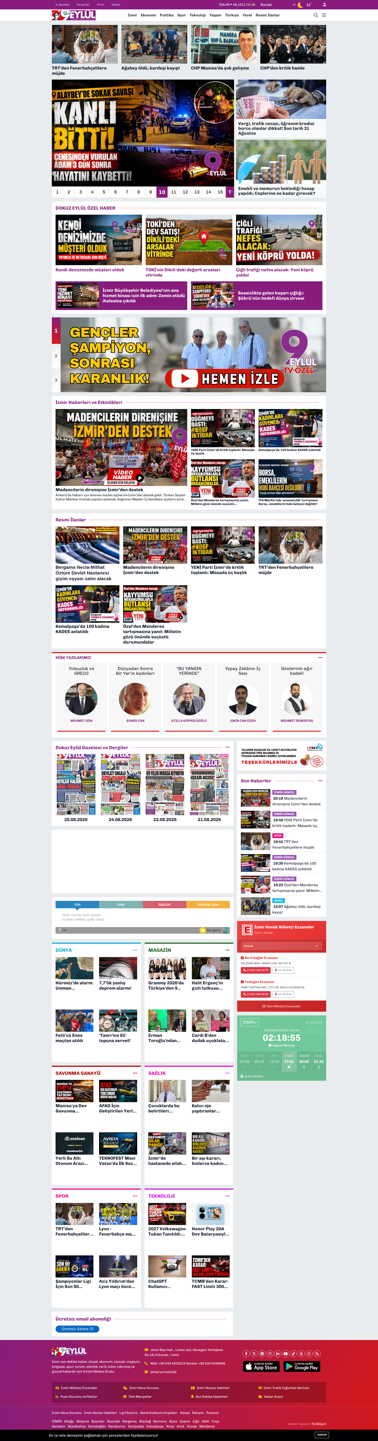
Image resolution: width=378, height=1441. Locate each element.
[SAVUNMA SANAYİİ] (135, 1073)
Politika (167, 15)
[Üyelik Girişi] (322, 4)
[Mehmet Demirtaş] (189, 698)
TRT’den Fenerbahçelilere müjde (293, 844)
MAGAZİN (159, 950)
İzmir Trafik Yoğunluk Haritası (286, 1388)
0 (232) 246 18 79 (257, 970)
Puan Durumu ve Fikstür (79, 1397)
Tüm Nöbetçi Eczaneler (283, 1006)
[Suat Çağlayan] (296, 698)
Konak (192, 1426)
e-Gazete (62, 5)
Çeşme (185, 1421)
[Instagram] (269, 1353)
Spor (181, 15)
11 (173, 192)
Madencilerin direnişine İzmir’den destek (296, 801)
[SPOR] (135, 1196)
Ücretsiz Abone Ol (77, 1329)
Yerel (247, 15)
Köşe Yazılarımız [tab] (73, 657)
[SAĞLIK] (228, 1073)
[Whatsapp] (309, 1353)
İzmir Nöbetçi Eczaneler (79, 1388)
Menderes (207, 1426)
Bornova (160, 1421)
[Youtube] (285, 1353)
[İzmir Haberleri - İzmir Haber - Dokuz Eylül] (74, 15)
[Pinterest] (262, 1353)
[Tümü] (228, 747)
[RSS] (317, 1353)
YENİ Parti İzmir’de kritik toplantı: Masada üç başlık (295, 823)
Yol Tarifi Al (285, 970)
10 (162, 192)
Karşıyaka (136, 1426)
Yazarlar (83, 5)
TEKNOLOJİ (161, 1196)
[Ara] (316, 15)
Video (116, 5)
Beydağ (145, 1421)
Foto (100, 5)
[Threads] (301, 1353)
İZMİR (57, 1421)
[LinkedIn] (277, 1353)
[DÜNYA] (135, 950)
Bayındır (98, 1421)
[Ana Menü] (324, 15)
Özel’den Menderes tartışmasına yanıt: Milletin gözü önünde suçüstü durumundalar (295, 888)
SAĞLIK (157, 1073)
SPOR (62, 1196)
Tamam (322, 1434)
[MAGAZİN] (228, 950)
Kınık (180, 1426)
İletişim (198, 1413)
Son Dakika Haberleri (212, 1397)
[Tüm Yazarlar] (320, 657)
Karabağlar (97, 1426)
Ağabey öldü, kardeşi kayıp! (296, 909)
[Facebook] (246, 1353)
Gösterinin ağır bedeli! (189, 671)
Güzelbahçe (77, 1426)
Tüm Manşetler (140, 1397)
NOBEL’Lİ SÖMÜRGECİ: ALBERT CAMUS (296, 673)
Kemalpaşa (155, 1426)
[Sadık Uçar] (242, 698)
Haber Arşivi (273, 1397)
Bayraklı (113, 1421)
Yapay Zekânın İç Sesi (135, 671)
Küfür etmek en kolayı (243, 671)
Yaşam (215, 15)
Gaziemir (58, 1426)
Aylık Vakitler (253, 1076)
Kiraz (170, 1426)
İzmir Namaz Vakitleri (213, 1388)
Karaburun (117, 1426)
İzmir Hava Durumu (144, 1388)
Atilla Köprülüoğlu (81, 721)
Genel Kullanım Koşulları (158, 1413)
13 (197, 192)
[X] (254, 1353)
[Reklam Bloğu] (281, 755)
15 (220, 192)
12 (185, 192)
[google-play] (302, 1366)
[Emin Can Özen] (135, 698)
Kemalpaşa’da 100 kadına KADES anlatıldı (294, 866)
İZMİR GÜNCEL (284, 792)
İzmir (132, 15)
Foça (215, 1421)
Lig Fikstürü (128, 1413)
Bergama (129, 1421)
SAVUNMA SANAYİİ (78, 1073)
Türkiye (232, 15)
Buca (173, 1421)
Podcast (212, 1413)
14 (208, 192)
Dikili (205, 1421)
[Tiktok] (293, 1353)
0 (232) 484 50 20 (257, 994)
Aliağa (69, 1421)
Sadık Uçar (243, 721)
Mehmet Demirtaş (189, 721)
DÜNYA (64, 950)
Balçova (83, 1421)
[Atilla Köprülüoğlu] (81, 698)
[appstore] (261, 1366)
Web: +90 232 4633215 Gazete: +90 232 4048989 (187, 1363)
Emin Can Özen (135, 721)
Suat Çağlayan (297, 721)
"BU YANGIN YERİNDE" (81, 671)
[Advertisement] (32, 90)
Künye (185, 1413)
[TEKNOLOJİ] (228, 1196)
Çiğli (195, 1421)
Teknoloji (198, 15)
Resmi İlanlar (268, 15)
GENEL (278, 900)
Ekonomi (148, 15)
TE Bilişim (318, 1424)
